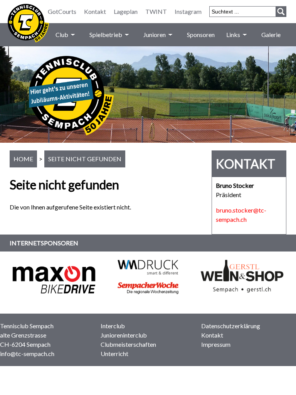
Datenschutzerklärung (230, 325)
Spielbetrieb (105, 34)
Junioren (154, 34)
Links (233, 34)
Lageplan (126, 11)
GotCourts (62, 11)
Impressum (215, 344)
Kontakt (95, 11)
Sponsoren (201, 34)
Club (62, 34)
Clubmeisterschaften (128, 344)
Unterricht (114, 353)
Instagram (188, 11)
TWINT (156, 11)
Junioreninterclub (124, 335)
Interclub (113, 325)
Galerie (271, 34)
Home (23, 158)
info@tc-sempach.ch (27, 353)
